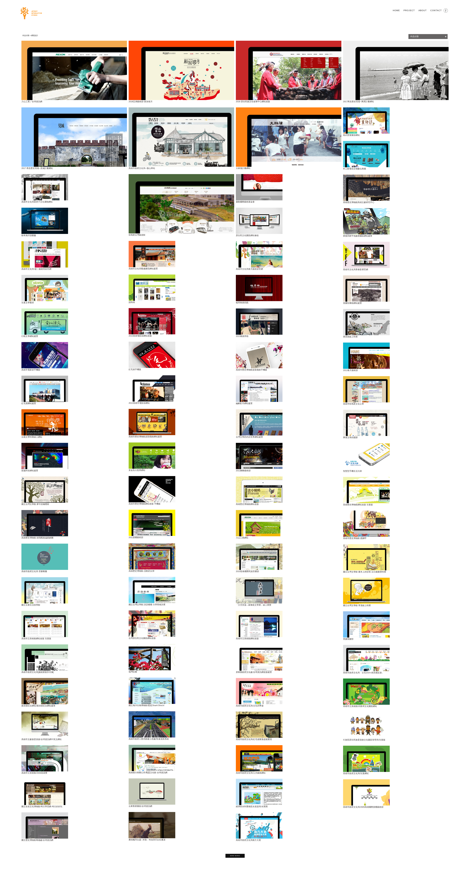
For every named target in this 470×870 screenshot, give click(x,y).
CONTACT (436, 10)
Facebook (446, 10)
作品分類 (414, 36)
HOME (396, 10)
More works (235, 855)
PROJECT (409, 10)
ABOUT (422, 10)
